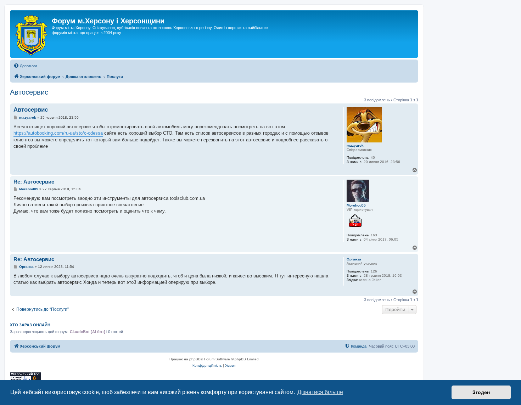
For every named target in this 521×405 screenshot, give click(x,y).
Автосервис (29, 92)
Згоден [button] (481, 392)
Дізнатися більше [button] (320, 392)
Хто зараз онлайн (30, 325)
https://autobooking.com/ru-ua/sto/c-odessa (58, 133)
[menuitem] (25, 66)
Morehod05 (356, 205)
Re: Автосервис (33, 182)
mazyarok (355, 145)
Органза (354, 259)
